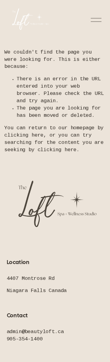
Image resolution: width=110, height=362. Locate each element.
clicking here (23, 135)
